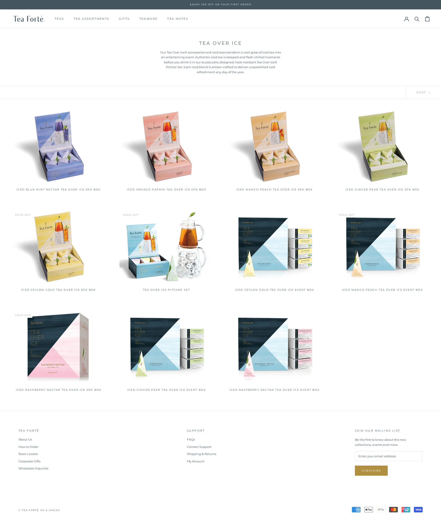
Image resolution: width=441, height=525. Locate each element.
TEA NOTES (177, 18)
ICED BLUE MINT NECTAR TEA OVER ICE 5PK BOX (58, 189)
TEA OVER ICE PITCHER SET (166, 289)
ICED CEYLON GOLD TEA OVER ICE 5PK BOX (58, 289)
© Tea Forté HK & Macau (39, 510)
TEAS (59, 18)
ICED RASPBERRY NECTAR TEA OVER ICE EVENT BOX (274, 389)
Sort (421, 92)
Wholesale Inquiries (33, 468)
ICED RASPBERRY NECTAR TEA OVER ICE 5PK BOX (58, 389)
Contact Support (199, 447)
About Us (25, 439)
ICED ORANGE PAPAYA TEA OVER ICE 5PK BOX (166, 189)
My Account (195, 461)
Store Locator (28, 454)
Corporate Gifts (29, 461)
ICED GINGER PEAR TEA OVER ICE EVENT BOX (166, 389)
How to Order (28, 447)
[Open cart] (427, 18)
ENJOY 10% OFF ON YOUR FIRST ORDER (220, 4)
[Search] (417, 18)
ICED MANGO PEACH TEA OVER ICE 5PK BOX (274, 189)
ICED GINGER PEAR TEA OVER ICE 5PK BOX (382, 189)
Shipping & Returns (201, 454)
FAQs (191, 439)
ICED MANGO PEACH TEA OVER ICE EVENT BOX (382, 289)
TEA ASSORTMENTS (91, 18)
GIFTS (124, 18)
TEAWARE (148, 18)
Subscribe (371, 470)
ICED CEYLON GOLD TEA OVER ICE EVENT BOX (274, 289)
